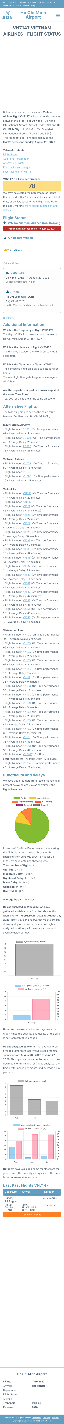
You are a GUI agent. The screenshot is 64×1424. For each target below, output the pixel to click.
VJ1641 (27, 493)
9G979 (27, 437)
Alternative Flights (13, 163)
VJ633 (26, 548)
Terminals (38, 1381)
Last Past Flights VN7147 (17, 171)
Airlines (7, 1398)
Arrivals (7, 1385)
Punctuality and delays (16, 167)
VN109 (27, 660)
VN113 (26, 668)
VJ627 (26, 523)
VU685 (27, 476)
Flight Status (10, 154)
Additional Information (16, 158)
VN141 (26, 737)
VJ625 (26, 514)
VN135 (27, 720)
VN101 (26, 634)
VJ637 (26, 566)
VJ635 (26, 557)
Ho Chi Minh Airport (33, 14)
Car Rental (38, 1385)
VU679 (27, 472)
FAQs (35, 1407)
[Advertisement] (32, 74)
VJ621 (26, 506)
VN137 (26, 728)
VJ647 (26, 600)
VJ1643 (27, 501)
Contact (46, 1417)
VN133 (27, 711)
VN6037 (27, 754)
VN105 (27, 643)
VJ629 (26, 531)
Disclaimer (36, 1417)
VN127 (26, 694)
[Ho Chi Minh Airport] (7, 15)
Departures (9, 1390)
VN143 (27, 745)
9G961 (26, 429)
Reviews (8, 1407)
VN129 (27, 703)
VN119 (26, 677)
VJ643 (26, 591)
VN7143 (27, 763)
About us (55, 1417)
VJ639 (26, 574)
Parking (36, 1402)
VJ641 (26, 583)
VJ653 (26, 617)
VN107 (26, 651)
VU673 (27, 463)
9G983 (27, 446)
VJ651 (26, 608)
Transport (9, 1402)
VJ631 (26, 540)
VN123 (27, 685)
